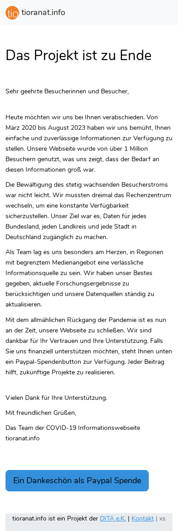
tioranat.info (42, 12)
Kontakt (142, 518)
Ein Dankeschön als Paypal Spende (77, 480)
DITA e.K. (113, 518)
